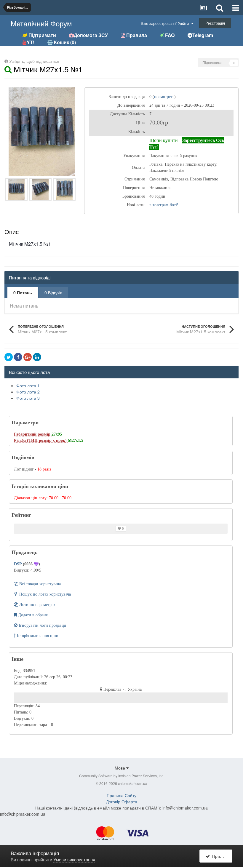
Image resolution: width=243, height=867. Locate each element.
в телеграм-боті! (163, 205)
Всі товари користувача (39, 584)
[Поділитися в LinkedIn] (37, 357)
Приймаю (220, 856)
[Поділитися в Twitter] (8, 357)
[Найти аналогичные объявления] (8, 68)
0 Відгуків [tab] (53, 292)
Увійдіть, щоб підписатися (34, 61)
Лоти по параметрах (36, 604)
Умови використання (74, 859)
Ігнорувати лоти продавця (41, 625)
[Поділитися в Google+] (27, 357)
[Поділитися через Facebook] (18, 357)
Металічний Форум (41, 23)
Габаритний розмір (33, 434)
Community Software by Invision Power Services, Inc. (121, 775)
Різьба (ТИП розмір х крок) (41, 440)
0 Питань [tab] (22, 292)
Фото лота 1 (28, 385)
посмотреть (164, 97)
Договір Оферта (121, 801)
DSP (18, 564)
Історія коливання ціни (37, 636)
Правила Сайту (121, 795)
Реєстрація (215, 23)
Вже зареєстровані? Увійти (166, 23)
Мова (120, 768)
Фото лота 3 (28, 398)
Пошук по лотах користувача (44, 594)
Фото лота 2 (28, 392)
